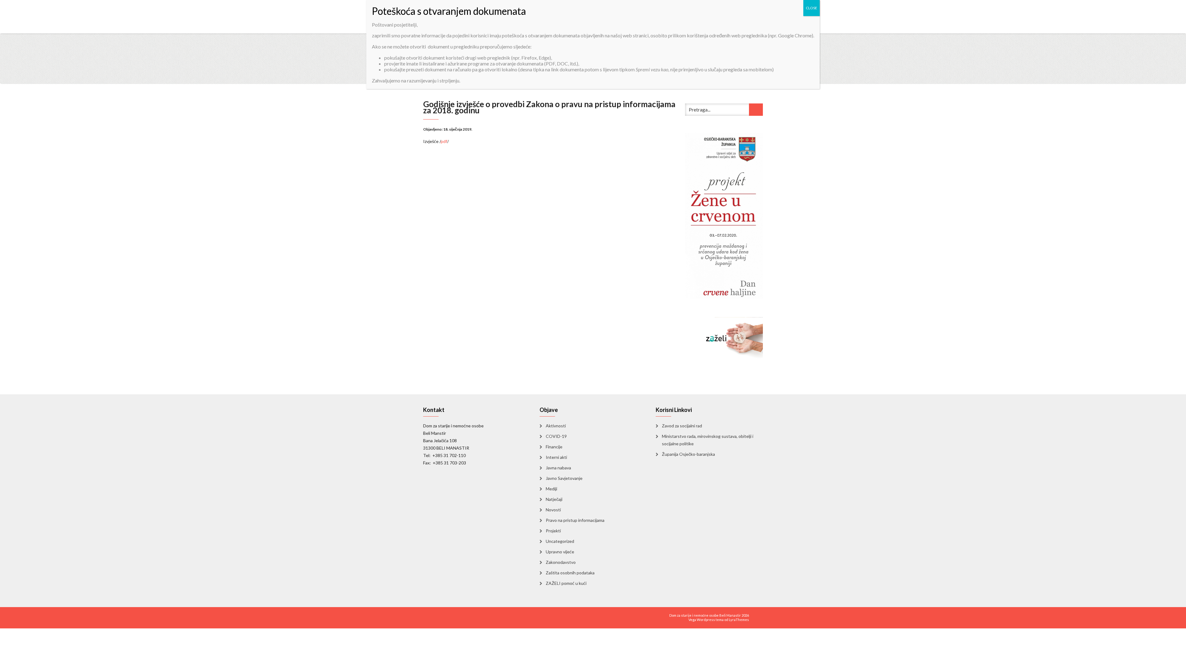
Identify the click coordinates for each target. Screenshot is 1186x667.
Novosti (553, 509)
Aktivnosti (556, 425)
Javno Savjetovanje (564, 478)
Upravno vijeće (560, 551)
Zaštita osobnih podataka (570, 572)
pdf (444, 141)
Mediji (551, 488)
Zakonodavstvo (561, 562)
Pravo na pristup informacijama (575, 520)
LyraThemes (739, 620)
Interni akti (556, 457)
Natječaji (554, 499)
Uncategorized (560, 541)
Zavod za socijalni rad (682, 425)
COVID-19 (556, 436)
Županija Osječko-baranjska (688, 454)
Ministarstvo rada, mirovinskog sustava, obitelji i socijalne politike (707, 440)
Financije (554, 446)
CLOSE (811, 8)
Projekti (553, 530)
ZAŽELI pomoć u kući (566, 583)
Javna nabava (558, 467)
